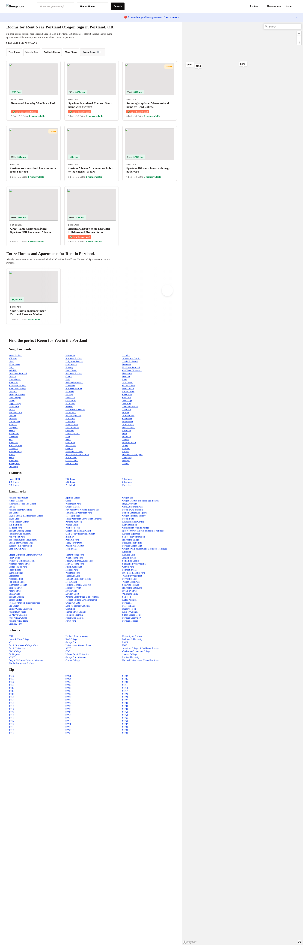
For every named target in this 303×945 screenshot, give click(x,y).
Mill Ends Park (15, 525)
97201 (68, 676)
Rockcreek (70, 403)
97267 (11, 721)
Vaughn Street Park (131, 582)
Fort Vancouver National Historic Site (82, 510)
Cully (11, 367)
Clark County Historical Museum (80, 534)
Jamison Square (129, 558)
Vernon (125, 439)
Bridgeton (13, 427)
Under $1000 (14, 479)
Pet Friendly (71, 485)
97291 (11, 730)
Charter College (72, 660)
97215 (11, 691)
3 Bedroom (127, 479)
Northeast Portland (73, 358)
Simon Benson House (131, 615)
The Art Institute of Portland (21, 663)
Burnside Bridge (16, 573)
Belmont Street (15, 588)
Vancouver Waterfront (132, 576)
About (289, 6)
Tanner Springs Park (74, 555)
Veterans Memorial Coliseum (78, 585)
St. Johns (126, 355)
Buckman (69, 391)
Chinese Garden (72, 507)
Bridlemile (70, 418)
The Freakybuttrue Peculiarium (23, 540)
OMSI (68, 501)
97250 (125, 712)
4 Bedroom (14, 482)
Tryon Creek (14, 519)
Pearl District (71, 370)
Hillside (125, 412)
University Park (72, 433)
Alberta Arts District (131, 358)
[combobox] (55, 6)
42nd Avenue (71, 364)
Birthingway (14, 654)
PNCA (125, 642)
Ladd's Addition (129, 600)
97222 (68, 697)
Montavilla (13, 382)
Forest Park (70, 412)
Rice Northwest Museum (20, 534)
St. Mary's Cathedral (18, 615)
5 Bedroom (70, 482)
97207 (68, 682)
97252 (68, 715)
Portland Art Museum (18, 498)
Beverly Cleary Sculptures (20, 609)
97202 (125, 676)
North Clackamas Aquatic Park (79, 561)
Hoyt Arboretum (129, 504)
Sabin (68, 439)
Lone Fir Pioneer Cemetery (77, 606)
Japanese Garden (72, 498)
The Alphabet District (75, 409)
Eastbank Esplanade (131, 534)
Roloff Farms (15, 570)
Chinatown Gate (72, 603)
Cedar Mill (127, 394)
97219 (68, 694)
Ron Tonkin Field (16, 582)
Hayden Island (128, 427)
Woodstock (13, 460)
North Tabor (71, 457)
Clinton (68, 376)
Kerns (11, 457)
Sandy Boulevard (130, 361)
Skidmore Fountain (74, 615)
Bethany (69, 394)
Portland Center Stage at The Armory (82, 597)
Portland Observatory (131, 618)
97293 (125, 730)
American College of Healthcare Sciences (140, 648)
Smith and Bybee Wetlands (134, 564)
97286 (68, 727)
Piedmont (126, 430)
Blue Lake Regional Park (133, 573)
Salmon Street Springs (75, 612)
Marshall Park (71, 424)
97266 (125, 718)
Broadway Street (129, 591)
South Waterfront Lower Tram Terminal (83, 519)
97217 (125, 691)
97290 (125, 727)
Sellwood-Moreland (74, 382)
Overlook (69, 430)
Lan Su (12, 507)
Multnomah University (132, 639)
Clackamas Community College (136, 651)
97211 (125, 685)
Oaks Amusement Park (132, 507)
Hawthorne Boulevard (132, 588)
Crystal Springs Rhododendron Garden (26, 516)
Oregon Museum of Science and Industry (140, 501)
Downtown (70, 385)
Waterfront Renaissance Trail (22, 561)
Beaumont (126, 364)
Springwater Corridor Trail (21, 543)
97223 (125, 697)
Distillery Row (15, 624)
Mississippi (70, 355)
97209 (11, 685)
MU (10, 642)
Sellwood (126, 597)
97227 (125, 700)
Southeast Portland (73, 373)
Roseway (69, 367)
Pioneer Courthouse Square (134, 513)
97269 (125, 721)
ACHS (68, 648)
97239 (125, 709)
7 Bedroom (14, 485)
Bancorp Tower (129, 609)
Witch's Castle (71, 525)
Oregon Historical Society (134, 516)
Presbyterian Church (18, 618)
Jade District (127, 382)
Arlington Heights (17, 394)
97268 (68, 721)
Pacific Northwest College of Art (23, 645)
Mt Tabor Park (15, 528)
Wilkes (12, 454)
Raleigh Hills (14, 463)
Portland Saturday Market (20, 510)
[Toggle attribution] (299, 942)
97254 (11, 718)
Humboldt (126, 436)
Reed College (71, 639)
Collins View (14, 421)
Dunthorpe (13, 466)
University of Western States (78, 645)
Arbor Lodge (128, 424)
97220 (125, 694)
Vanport (125, 463)
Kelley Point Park (17, 537)
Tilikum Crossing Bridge (20, 531)
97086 (11, 676)
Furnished (126, 485)
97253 (125, 715)
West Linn (70, 397)
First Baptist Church (74, 618)
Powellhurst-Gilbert (74, 451)
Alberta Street (15, 591)
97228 (11, 703)
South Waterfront (130, 406)
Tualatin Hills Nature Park (20, 546)
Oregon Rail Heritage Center (78, 531)
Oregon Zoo (127, 498)
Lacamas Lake (128, 555)
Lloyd (11, 361)
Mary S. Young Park (74, 564)
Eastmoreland (128, 391)
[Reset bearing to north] (299, 42)
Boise (124, 433)
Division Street (72, 594)
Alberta (12, 409)
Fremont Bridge (129, 570)
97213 (68, 688)
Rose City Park (15, 445)
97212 (11, 688)
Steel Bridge (71, 549)
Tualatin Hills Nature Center (78, 579)
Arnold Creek (128, 415)
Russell (125, 451)
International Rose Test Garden (22, 504)
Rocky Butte (14, 558)
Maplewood (127, 421)
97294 (11, 733)
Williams (13, 358)
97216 (68, 691)
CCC (67, 651)
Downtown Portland (18, 373)
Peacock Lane (71, 463)
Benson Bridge (15, 600)
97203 (11, 679)
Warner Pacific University (77, 654)
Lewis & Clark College (19, 639)
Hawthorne (127, 373)
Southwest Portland (17, 385)
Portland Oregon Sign (132, 546)
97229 (68, 703)
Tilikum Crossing (16, 597)
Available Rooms (52, 52)
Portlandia (126, 603)
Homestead (70, 421)
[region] (216, 72)
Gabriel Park (128, 567)
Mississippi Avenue (73, 588)
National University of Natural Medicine (140, 660)
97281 (68, 724)
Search (117, 6)
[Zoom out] (299, 38)
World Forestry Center (19, 522)
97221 (11, 697)
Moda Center (71, 582)
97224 (11, 700)
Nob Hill (13, 370)
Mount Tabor (128, 388)
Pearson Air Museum (74, 546)
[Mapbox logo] (190, 942)
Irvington (13, 391)
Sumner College (129, 654)
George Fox (70, 642)
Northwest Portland (131, 367)
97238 (68, 709)
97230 (125, 703)
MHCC (12, 657)
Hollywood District (74, 361)
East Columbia (72, 427)
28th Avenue (14, 364)
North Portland (15, 355)
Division (12, 376)
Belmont (126, 376)
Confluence (14, 576)
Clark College (15, 651)
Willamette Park (72, 573)
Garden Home (71, 460)
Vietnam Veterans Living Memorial (81, 600)
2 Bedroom (70, 479)
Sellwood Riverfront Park (133, 537)
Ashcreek (13, 418)
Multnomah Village (17, 388)
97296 (68, 733)
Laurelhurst (14, 406)
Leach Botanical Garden (133, 522)
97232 (68, 706)
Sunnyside (126, 457)
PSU (11, 636)
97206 (11, 682)
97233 (125, 706)
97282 (125, 724)
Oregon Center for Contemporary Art (25, 555)
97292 (68, 730)
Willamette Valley (130, 594)
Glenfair (69, 448)
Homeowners (274, 6)
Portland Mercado (130, 621)
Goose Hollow (128, 385)
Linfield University (131, 657)
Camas (12, 400)
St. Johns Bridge (72, 516)
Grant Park (70, 442)
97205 (125, 679)
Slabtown (126, 409)
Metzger (126, 460)
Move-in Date (31, 52)
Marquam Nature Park (132, 543)
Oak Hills (126, 397)
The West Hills (15, 412)
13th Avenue (14, 594)
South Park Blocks (130, 561)
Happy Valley (15, 403)
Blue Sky (69, 537)
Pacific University (17, 648)
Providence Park (129, 579)
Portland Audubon (73, 522)
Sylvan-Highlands (73, 415)
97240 (11, 712)
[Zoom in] (299, 33)
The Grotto (14, 513)
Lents (124, 379)
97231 (11, 706)
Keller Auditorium (73, 567)
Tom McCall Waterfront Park (78, 513)
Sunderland (70, 445)
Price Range (14, 52)
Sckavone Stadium (130, 585)
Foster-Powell (15, 379)
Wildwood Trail (72, 528)
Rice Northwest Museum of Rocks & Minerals (142, 531)
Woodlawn (13, 442)
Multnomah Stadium (18, 585)
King (11, 439)
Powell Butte (128, 519)
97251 (11, 715)
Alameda (69, 406)
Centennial (13, 448)
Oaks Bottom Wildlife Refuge (135, 528)
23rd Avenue (71, 591)
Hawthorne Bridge (130, 540)
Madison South (129, 442)
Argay (125, 445)
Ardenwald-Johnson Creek (77, 454)
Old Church (14, 606)
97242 (68, 712)
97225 (68, 700)
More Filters (71, 52)
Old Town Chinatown (132, 370)
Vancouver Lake (72, 576)
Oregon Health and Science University (26, 660)
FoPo (67, 379)
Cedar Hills (70, 400)
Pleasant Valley (15, 451)
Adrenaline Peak (16, 579)
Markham (13, 424)
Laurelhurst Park (129, 525)
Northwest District (73, 388)
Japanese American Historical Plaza (24, 603)
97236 (11, 709)
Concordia (13, 436)
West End (126, 403)
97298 (125, 733)
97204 (68, 679)
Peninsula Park (72, 540)
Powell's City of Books (132, 510)
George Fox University (75, 657)
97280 (11, 724)
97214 (125, 688)
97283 (11, 727)
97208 (125, 682)
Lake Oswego (15, 397)
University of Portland (132, 636)
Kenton (12, 430)
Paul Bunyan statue (17, 612)
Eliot (67, 436)
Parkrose (126, 448)
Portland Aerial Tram (18, 621)
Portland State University (76, 636)
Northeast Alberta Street (19, 564)
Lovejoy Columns (130, 612)
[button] (296, 6)
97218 (11, 694)
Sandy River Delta (73, 543)
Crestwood (127, 418)
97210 (68, 685)
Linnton (12, 415)
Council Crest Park (17, 549)
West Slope (127, 400)
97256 (68, 718)
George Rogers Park (18, 567)
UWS (124, 645)
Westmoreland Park (74, 558)
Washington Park (73, 504)
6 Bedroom (127, 482)
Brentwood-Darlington (132, 454)
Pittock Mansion (16, 501)
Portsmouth (14, 433)
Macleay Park (71, 570)
